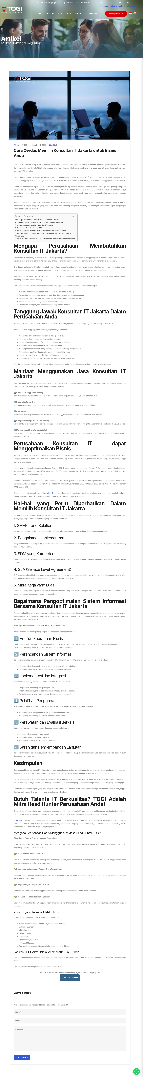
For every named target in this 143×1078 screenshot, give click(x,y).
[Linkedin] (119, 2)
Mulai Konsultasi (71, 978)
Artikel (54, 145)
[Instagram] (110, 2)
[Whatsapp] (128, 2)
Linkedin (122, 6)
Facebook (104, 6)
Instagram (114, 6)
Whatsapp (131, 6)
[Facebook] (101, 2)
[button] (136, 1071)
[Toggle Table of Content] (72, 216)
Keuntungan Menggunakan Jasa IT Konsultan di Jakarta (45, 625)
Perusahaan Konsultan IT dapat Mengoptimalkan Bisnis (37, 228)
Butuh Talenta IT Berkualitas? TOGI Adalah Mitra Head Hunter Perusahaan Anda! (46, 239)
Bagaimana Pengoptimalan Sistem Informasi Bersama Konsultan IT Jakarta (44, 233)
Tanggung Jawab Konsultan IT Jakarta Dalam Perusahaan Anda (40, 222)
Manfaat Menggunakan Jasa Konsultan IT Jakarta (35, 225)
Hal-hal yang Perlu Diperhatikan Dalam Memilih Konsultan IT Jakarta (41, 230)
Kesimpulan (20, 236)
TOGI (16, 820)
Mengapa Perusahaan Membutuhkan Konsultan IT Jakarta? (37, 220)
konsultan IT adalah (92, 383)
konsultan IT (48, 493)
